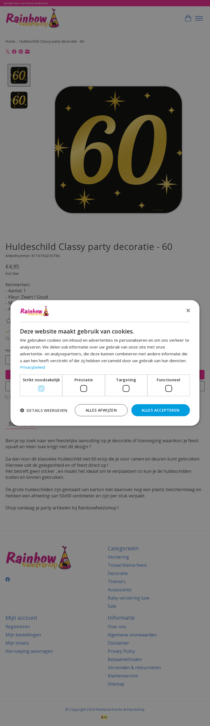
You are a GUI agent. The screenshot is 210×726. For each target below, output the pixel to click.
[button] (43, 410)
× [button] (188, 311)
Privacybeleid (32, 367)
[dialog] (104, 363)
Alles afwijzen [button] (101, 409)
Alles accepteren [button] (160, 409)
